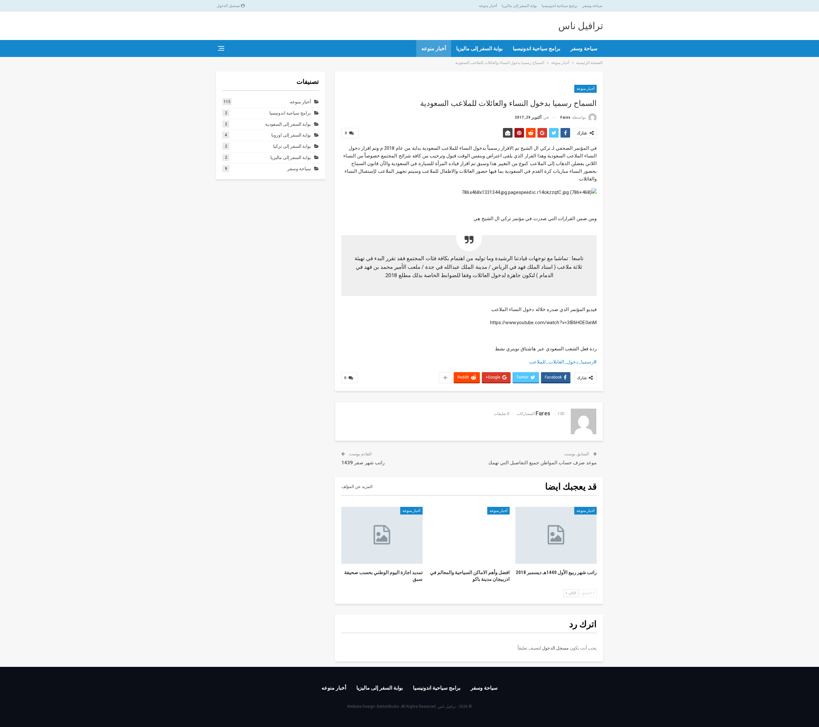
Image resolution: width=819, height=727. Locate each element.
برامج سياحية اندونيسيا (559, 6)
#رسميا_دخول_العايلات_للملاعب (563, 362)
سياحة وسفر (592, 6)
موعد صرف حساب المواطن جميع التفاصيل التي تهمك (542, 463)
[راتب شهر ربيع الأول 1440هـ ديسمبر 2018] (556, 535)
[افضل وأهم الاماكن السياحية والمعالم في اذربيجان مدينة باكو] (469, 535)
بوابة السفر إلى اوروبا (291, 135)
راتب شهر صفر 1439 (363, 463)
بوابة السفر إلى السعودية (288, 124)
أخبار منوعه (488, 6)
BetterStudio (388, 706)
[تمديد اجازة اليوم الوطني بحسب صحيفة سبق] (382, 535)
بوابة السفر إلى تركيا (292, 146)
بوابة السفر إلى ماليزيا (519, 6)
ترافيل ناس (580, 25)
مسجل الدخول (555, 648)
